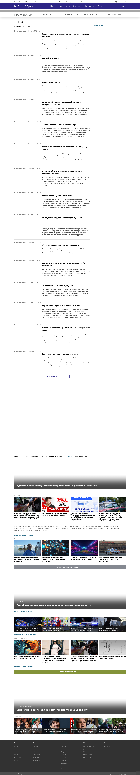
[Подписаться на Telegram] (116, 1)
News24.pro (18, 2)
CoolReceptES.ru (79, 2)
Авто (68, 6)
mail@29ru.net (108, 770)
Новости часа (99, 49)
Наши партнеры (66, 767)
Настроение (89, 6)
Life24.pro (28, 2)
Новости (63, 770)
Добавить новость (88, 770)
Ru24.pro (38, 2)
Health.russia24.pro (20, 638)
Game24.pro (59, 2)
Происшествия (57, 6)
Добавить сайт (87, 773)
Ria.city (68, 2)
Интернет (77, 6)
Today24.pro (48, 2)
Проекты (36, 767)
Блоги (100, 6)
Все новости (17, 770)
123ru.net (122, 2)
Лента (18, 22)
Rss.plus (17, 539)
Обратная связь (88, 767)
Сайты (63, 773)
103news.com (69, 456)
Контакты (107, 767)
